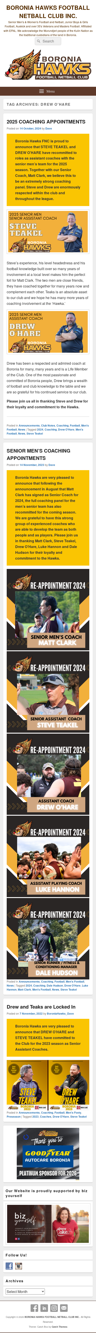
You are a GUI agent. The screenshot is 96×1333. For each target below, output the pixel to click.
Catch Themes (59, 1326)
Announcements (29, 425)
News (21, 429)
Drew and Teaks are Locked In (41, 1006)
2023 (35, 1117)
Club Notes (48, 425)
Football (75, 425)
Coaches (45, 1117)
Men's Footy (73, 1112)
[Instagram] (54, 1308)
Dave (48, 128)
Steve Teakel (35, 433)
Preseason (14, 1117)
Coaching (62, 425)
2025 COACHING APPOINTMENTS (46, 121)
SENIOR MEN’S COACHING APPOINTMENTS (38, 454)
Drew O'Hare (66, 429)
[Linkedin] (44, 1308)
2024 (40, 429)
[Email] (64, 1308)
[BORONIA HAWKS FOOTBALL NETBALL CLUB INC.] (48, 67)
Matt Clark (24, 989)
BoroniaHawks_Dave (60, 1013)
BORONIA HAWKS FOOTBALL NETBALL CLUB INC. (48, 11)
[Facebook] (34, 1308)
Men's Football (75, 981)
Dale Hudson (55, 985)
